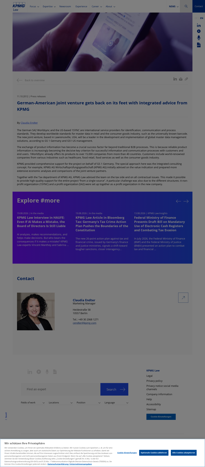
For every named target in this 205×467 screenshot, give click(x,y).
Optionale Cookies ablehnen (154, 452)
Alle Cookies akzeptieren (183, 452)
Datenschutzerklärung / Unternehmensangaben (70, 464)
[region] (102, 453)
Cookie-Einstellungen (127, 452)
